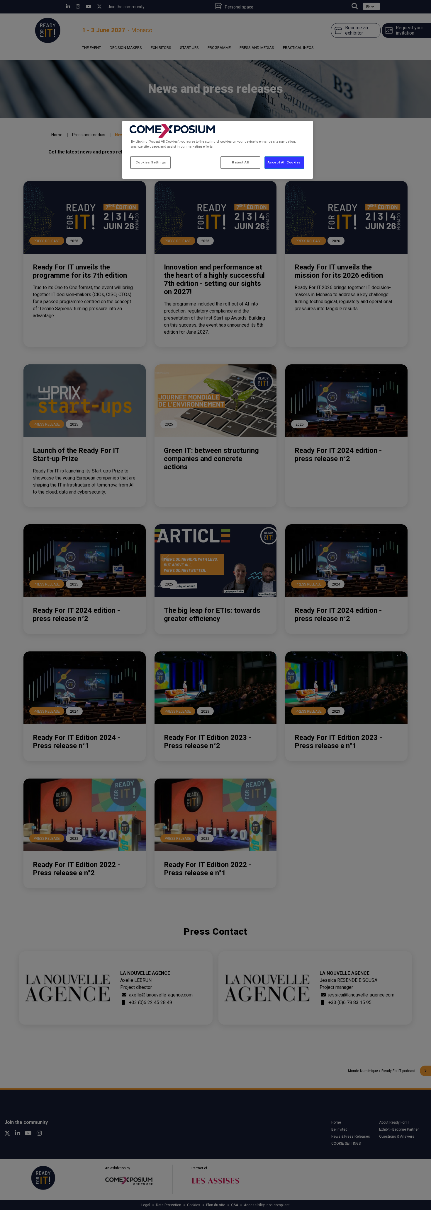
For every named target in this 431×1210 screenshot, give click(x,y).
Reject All (240, 162)
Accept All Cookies (284, 162)
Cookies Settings (150, 162)
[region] (217, 150)
